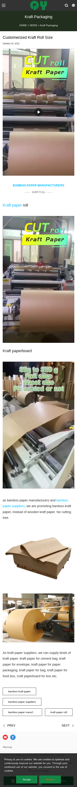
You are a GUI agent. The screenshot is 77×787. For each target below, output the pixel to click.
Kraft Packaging (49, 25)
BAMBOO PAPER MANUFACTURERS (38, 185)
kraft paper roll (58, 712)
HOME (23, 25)
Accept (27, 779)
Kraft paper (12, 205)
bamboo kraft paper (19, 691)
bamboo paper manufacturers (25, 712)
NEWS (33, 25)
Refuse (50, 779)
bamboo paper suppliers (22, 701)
